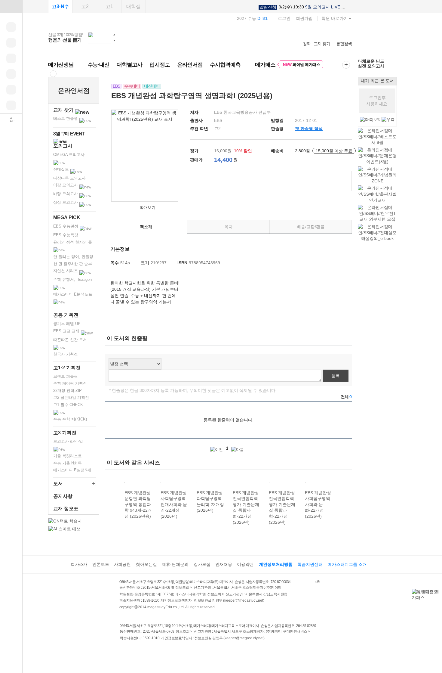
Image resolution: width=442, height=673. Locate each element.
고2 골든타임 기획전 (71, 397)
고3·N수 (60, 6)
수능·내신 (98, 65)
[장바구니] (11, 90)
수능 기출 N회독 (67, 463)
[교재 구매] (11, 74)
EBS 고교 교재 (67, 331)
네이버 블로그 (148, 650)
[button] (114, 35)
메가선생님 (61, 65)
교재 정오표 (65, 508)
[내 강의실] (11, 27)
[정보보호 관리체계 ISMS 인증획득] (297, 582)
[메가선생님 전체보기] (53, 74)
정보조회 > (183, 587)
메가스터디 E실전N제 (72, 470)
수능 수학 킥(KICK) (70, 419)
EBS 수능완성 (66, 226)
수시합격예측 (225, 65)
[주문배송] (11, 105)
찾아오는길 (146, 564)
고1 (109, 6)
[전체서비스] (346, 65)
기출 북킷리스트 (67, 456)
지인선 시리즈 (66, 270)
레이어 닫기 (437, 592)
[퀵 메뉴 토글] (11, 6)
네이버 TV (160, 650)
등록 (335, 375)
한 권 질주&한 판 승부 (72, 264)
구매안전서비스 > (296, 631)
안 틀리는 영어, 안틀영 (73, 256)
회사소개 (79, 564)
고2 (85, 6)
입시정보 (159, 65)
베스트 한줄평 (66, 118)
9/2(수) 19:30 (302, 7)
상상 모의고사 (66, 202)
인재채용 (223, 564)
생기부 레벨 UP (67, 323)
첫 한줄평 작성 (309, 128)
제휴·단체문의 (175, 564)
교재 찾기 (64, 110)
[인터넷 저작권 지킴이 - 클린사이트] (307, 582)
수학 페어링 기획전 (70, 383)
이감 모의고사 (66, 185)
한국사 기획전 (65, 354)
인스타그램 (135, 650)
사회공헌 (122, 564)
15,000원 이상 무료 (334, 150)
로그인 (284, 18)
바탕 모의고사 (66, 193)
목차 (228, 226)
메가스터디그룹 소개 (347, 564)
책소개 (146, 226)
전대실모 (61, 169)
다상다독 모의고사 (69, 178)
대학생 (133, 6)
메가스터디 (200, 37)
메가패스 (265, 65)
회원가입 (304, 18)
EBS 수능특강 (65, 235)
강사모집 (202, 564)
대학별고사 (129, 65)
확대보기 (147, 207)
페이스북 (123, 650)
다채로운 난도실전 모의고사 (371, 63)
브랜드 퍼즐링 (65, 376)
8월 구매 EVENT (68, 133)
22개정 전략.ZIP (67, 390)
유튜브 (172, 650)
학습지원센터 (310, 564)
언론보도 (100, 564)
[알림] (11, 58)
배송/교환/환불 (310, 226)
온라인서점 (190, 65)
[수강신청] (11, 43)
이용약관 (245, 564)
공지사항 (62, 496)
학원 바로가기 (334, 18)
